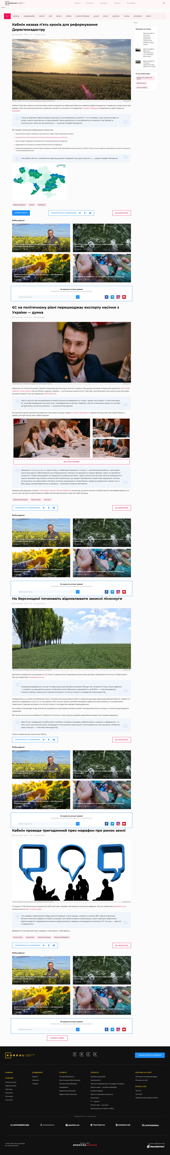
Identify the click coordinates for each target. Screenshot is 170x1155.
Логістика (8, 1100)
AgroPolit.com (119, 906)
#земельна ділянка (44, 937)
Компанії (35, 1080)
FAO (44, 675)
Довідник (103, 3)
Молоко (115, 16)
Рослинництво (10, 1082)
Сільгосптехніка (82, 16)
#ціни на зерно (142, 87)
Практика (8, 1089)
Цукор (96, 16)
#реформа (41, 205)
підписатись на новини (150, 1055)
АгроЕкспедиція (97, 1091)
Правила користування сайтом (146, 1098)
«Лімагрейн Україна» (47, 491)
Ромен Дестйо (26, 391)
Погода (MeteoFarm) (66, 1077)
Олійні (68, 16)
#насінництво (35, 499)
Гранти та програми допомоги (102, 1094)
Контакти (138, 1094)
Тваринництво (10, 1086)
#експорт (47, 499)
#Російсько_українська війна (144, 78)
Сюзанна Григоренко (80, 413)
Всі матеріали (121, 213)
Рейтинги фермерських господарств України (107, 1084)
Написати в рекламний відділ (146, 1077)
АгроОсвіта (95, 1098)
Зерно (59, 16)
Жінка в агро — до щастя (100, 1105)
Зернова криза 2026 (98, 1077)
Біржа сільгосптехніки (67, 1091)
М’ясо (105, 16)
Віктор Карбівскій (64, 491)
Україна (16, 16)
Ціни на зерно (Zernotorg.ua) (69, 1080)
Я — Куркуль (95, 1101)
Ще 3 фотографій (71, 462)
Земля (42, 16)
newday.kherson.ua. (36, 677)
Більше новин (57, 1038)
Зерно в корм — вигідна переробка (104, 1087)
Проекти (117, 3)
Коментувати (21, 213)
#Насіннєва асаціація (20, 499)
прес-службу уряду (33, 909)
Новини (77, 3)
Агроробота (63, 1087)
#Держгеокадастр (19, 205)
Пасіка (126, 16)
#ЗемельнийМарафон (61, 937)
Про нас (138, 1090)
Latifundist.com (50, 394)
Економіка (9, 1096)
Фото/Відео (131, 3)
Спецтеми (90, 3)
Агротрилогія (96, 1080)
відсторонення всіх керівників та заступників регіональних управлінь (41, 137)
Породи (35, 1084)
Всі (7, 16)
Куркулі (35, 1077)
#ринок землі (17, 937)
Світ (50, 16)
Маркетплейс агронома (68, 1094)
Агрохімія (138, 16)
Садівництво (29, 16)
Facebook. (16, 111)
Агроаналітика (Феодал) (68, 1084)
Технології (9, 1093)
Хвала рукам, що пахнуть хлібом (102, 1108)
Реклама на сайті (141, 1080)
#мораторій (30, 937)
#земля (31, 205)
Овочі (148, 16)
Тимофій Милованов (90, 108)
